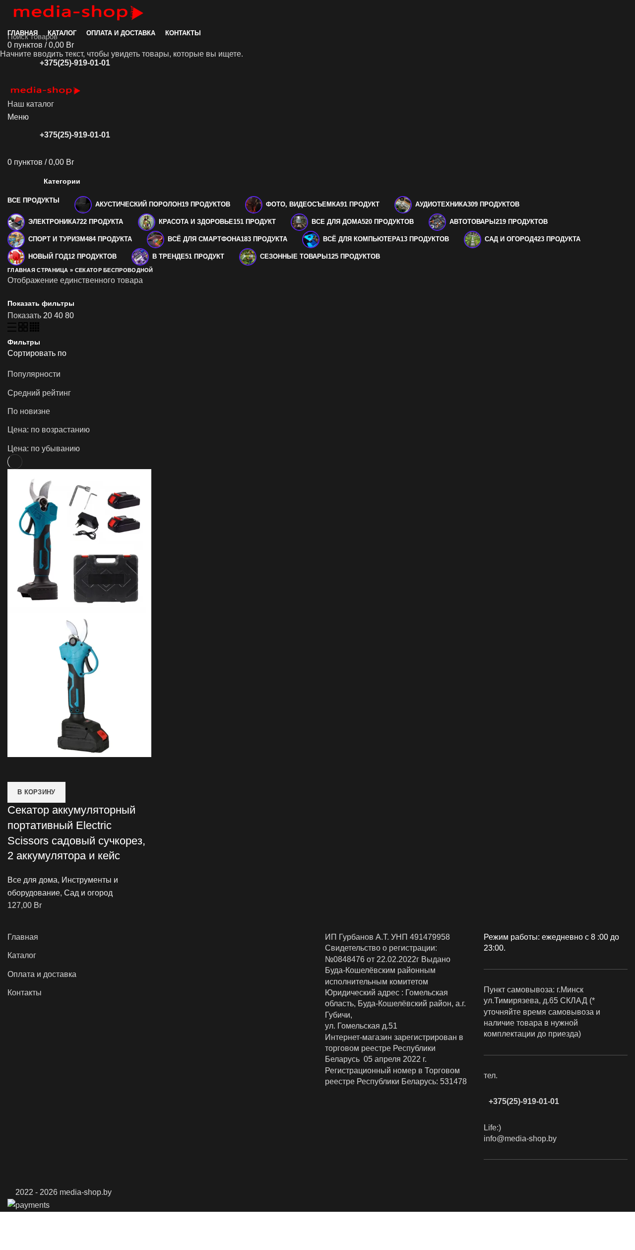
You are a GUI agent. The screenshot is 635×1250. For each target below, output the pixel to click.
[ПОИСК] (621, 36)
